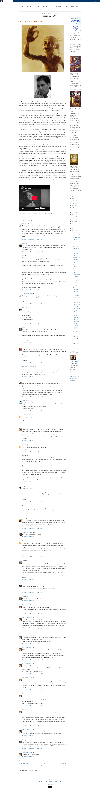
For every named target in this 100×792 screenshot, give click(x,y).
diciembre (75, 235)
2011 (73, 233)
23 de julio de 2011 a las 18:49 (32, 673)
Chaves (35, 214)
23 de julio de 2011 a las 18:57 (32, 689)
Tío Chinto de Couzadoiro (28, 366)
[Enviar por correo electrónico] (46, 213)
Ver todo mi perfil (75, 371)
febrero (75, 341)
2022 (73, 207)
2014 (73, 226)
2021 (73, 210)
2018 (73, 217)
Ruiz (23, 740)
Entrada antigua (62, 763)
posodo (24, 427)
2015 (73, 223)
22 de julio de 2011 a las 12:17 (32, 303)
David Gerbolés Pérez (27, 293)
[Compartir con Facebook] (50, 213)
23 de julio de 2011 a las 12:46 (32, 601)
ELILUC (24, 445)
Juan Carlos (25, 223)
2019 (73, 214)
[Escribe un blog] (47, 213)
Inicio (44, 763)
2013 (73, 228)
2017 (73, 219)
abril (74, 336)
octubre (75, 239)
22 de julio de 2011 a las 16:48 (32, 410)
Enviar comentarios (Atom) (31, 770)
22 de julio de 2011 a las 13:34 (32, 362)
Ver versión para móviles (42, 766)
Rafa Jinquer (25, 541)
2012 (73, 230)
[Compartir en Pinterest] (51, 213)
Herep (23, 486)
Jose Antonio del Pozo (44, 214)
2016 (73, 221)
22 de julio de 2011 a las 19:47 (32, 482)
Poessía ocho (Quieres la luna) (76, 270)
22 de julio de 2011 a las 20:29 (32, 514)
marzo (74, 338)
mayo (74, 334)
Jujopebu (24, 327)
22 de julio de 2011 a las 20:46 (32, 528)
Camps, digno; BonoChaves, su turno (31, 21)
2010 (73, 346)
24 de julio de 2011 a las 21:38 (32, 748)
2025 (73, 201)
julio (74, 246)
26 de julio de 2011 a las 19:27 (32, 757)
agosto (75, 244)
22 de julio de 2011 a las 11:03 (32, 289)
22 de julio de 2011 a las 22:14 (32, 537)
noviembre (75, 237)
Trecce (23, 518)
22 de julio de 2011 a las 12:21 (32, 323)
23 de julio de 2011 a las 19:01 (32, 705)
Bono (26, 214)
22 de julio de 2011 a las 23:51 (32, 579)
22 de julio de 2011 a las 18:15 (32, 440)
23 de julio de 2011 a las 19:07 (32, 725)
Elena (23, 347)
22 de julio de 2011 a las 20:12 (32, 501)
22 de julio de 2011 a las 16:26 (32, 396)
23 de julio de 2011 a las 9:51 (32, 592)
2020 (73, 212)
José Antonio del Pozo (27, 605)
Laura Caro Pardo (26, 400)
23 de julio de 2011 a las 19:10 (32, 736)
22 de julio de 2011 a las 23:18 (32, 556)
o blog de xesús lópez (27, 381)
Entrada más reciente (23, 763)
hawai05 (24, 584)
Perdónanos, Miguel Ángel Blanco (76, 296)
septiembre (76, 241)
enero (74, 343)
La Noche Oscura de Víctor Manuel (77, 315)
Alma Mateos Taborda (27, 532)
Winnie (24, 243)
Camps (30, 214)
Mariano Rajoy (55, 214)
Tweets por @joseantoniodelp (50, 782)
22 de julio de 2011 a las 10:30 (32, 251)
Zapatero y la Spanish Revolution (76, 327)
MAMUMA (25, 307)
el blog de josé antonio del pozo (50, 6)
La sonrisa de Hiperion (27, 414)
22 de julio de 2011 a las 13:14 (32, 343)
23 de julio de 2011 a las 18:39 (32, 631)
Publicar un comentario (24, 760)
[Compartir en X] (49, 213)
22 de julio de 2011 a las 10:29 (32, 239)
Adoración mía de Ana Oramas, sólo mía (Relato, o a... (77, 252)
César (23, 560)
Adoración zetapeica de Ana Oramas (76, 302)
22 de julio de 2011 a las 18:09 (32, 423)
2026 (73, 198)
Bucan (23, 255)
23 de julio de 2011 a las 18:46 (32, 659)
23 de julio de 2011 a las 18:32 (32, 613)
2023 (73, 205)
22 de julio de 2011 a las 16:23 (32, 376)
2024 (73, 203)
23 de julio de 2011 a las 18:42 (32, 643)
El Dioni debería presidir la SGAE (77, 321)
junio (74, 331)
